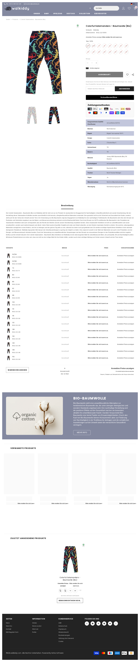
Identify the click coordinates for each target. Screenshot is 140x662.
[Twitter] (116, 623)
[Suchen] (106, 8)
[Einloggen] (123, 8)
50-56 (60, 590)
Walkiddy (96, 30)
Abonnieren (124, 89)
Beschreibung (67, 205)
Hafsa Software (57, 653)
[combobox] (104, 8)
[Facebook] (87, 623)
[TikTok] (104, 623)
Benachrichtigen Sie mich (71, 600)
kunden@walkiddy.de (32, 4)
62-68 (65, 590)
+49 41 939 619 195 (15, 4)
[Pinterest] (98, 623)
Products (15, 19)
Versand (115, 374)
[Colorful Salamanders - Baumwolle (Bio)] (70, 559)
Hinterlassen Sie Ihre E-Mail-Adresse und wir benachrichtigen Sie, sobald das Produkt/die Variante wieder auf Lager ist (109, 83)
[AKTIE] (132, 74)
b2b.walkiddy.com (14, 653)
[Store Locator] (90, 8)
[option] (42, 61)
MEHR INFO (82, 432)
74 (70, 590)
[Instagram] (93, 623)
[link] (127, 74)
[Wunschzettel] (129, 8)
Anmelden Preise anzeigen (94, 37)
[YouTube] (110, 623)
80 (75, 590)
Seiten (8, 19)
